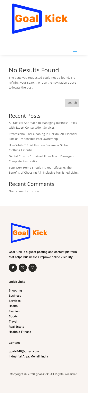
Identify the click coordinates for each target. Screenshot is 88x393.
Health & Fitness (20, 331)
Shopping (15, 290)
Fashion (14, 311)
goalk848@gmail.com (24, 351)
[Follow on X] (23, 268)
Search (72, 103)
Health (13, 306)
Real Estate (16, 326)
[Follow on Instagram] (32, 268)
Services (15, 300)
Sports (13, 316)
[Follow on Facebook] (13, 268)
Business (15, 295)
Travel (13, 321)
